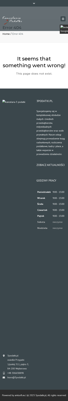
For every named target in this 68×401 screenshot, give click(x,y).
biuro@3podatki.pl (16, 377)
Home (6, 33)
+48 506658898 (15, 372)
